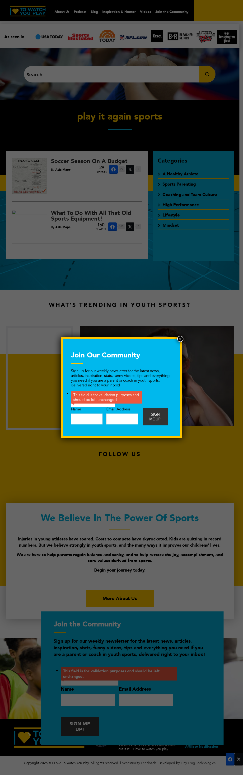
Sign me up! (155, 417)
